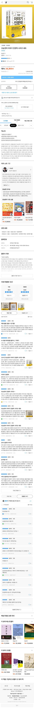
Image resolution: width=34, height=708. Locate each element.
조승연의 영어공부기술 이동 (7, 212)
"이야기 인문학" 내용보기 (17, 378)
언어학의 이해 (22, 234)
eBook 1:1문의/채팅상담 (16, 691)
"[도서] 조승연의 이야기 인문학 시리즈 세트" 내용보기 (17, 361)
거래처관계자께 (21, 697)
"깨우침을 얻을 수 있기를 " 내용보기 (17, 327)
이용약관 (9, 696)
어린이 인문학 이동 (19, 212)
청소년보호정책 (23, 696)
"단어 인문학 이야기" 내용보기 (17, 446)
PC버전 (10, 697)
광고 (19, 699)
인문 (8, 232)
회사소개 (15, 697)
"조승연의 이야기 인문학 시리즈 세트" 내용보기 (17, 412)
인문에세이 (19, 232)
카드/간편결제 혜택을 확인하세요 (23, 81)
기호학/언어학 (14, 234)
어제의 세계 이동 (6, 664)
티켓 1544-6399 (17, 689)
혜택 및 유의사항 (9, 298)
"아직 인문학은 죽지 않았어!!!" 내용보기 (17, 480)
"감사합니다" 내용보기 (17, 463)
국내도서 (4, 232)
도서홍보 (15, 699)
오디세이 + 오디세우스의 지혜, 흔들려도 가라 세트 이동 (18, 666)
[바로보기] (5, 306)
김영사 (2, 55)
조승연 (2, 53)
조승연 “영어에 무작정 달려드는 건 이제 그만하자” (16, 192)
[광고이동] (28, 2)
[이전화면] (2, 2)
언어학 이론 (29, 234)
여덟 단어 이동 (18, 635)
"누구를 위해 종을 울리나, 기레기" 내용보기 (17, 344)
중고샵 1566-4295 (27, 689)
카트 (32, 2)
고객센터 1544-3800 (7, 689)
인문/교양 (13, 232)
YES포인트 (4, 71)
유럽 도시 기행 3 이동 (6, 635)
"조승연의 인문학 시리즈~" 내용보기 (17, 395)
